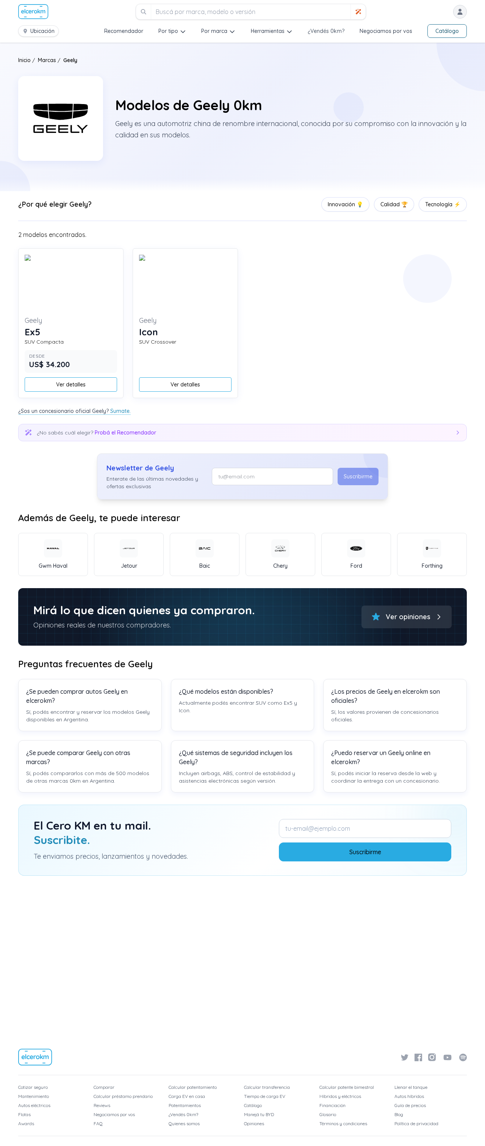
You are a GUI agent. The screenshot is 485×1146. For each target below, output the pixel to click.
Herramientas (268, 31)
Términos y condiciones (343, 1123)
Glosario (327, 1114)
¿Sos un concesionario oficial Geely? (74, 411)
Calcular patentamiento (193, 1087)
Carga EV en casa (187, 1096)
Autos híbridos (409, 1096)
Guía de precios (410, 1105)
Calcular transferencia (267, 1087)
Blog (398, 1114)
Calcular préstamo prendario (123, 1096)
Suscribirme (358, 476)
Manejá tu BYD (259, 1114)
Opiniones (254, 1123)
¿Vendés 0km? (326, 31)
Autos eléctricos (34, 1105)
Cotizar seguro (33, 1087)
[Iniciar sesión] (460, 12)
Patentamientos (185, 1105)
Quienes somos (184, 1123)
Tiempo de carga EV (264, 1096)
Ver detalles (71, 384)
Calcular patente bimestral (346, 1087)
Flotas (24, 1114)
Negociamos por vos (386, 31)
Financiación (332, 1105)
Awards (26, 1123)
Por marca (214, 31)
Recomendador (123, 31)
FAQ (98, 1123)
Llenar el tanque (410, 1087)
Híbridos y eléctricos (340, 1096)
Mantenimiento (33, 1096)
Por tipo (168, 31)
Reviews (102, 1105)
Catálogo (447, 31)
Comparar (104, 1087)
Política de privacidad (416, 1123)
